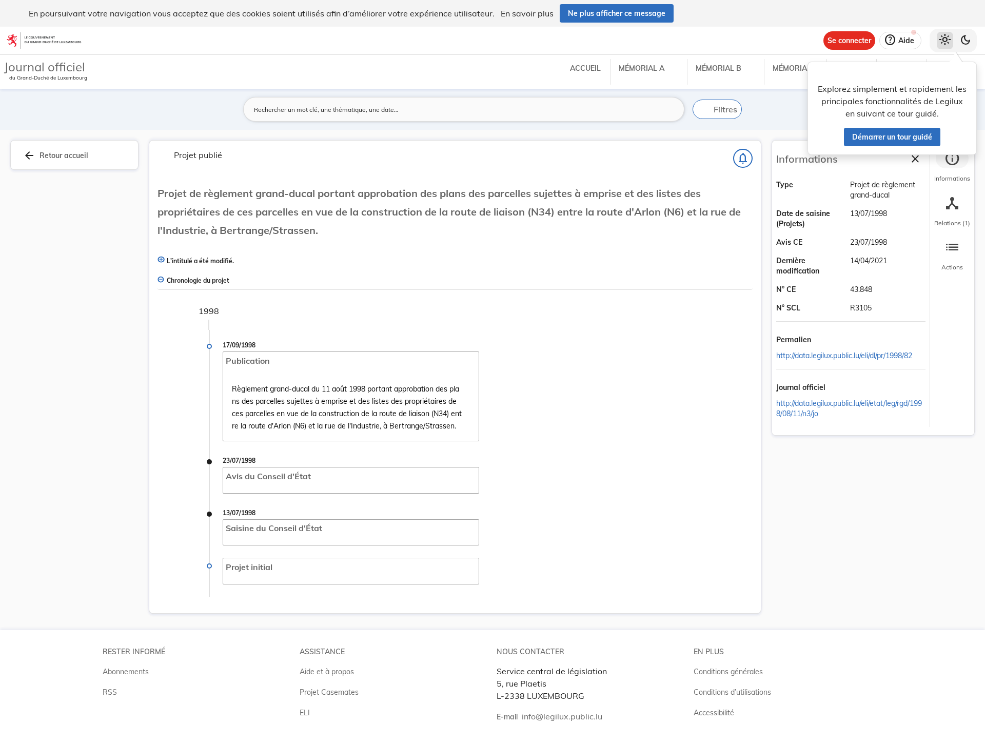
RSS (110, 692)
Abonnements (126, 671)
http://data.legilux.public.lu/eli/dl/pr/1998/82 (844, 355)
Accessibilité (714, 712)
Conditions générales (728, 671)
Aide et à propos (327, 671)
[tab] (952, 167)
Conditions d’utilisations (732, 692)
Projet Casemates (329, 692)
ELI (305, 712)
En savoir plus (527, 13)
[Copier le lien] (825, 340)
